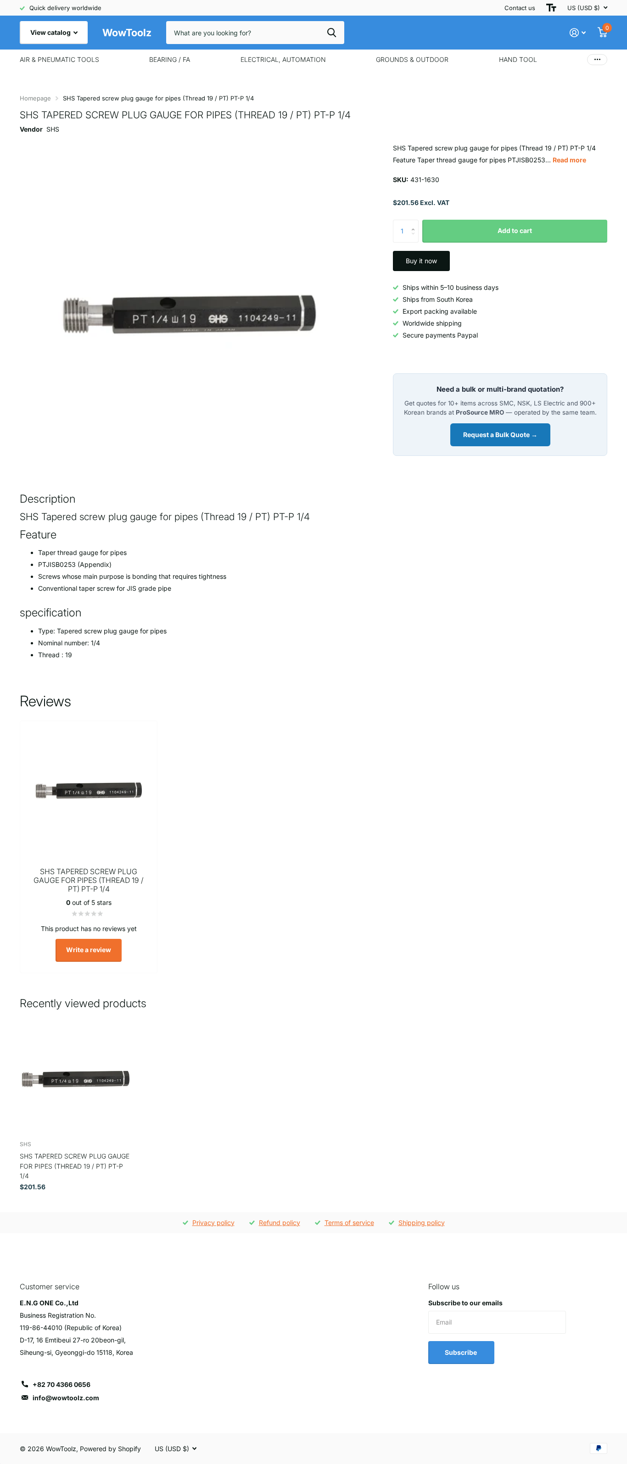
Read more (569, 160)
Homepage (35, 98)
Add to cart (515, 230)
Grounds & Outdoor (412, 59)
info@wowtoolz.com (66, 1398)
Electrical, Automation (283, 59)
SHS (52, 129)
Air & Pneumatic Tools (59, 59)
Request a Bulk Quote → (500, 434)
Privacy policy (213, 1222)
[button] (415, 223)
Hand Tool (518, 59)
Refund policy (279, 1222)
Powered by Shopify (110, 1449)
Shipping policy (421, 1222)
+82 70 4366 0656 (61, 1384)
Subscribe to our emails (465, 1303)
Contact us (519, 7)
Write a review (88, 950)
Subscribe (461, 1352)
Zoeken (331, 32)
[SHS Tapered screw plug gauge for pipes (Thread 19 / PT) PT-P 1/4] (75, 1077)
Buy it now (421, 261)
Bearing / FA (169, 59)
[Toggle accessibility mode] (551, 8)
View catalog (51, 32)
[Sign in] (577, 32)
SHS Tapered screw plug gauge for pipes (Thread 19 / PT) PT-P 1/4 (74, 1166)
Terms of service (349, 1222)
